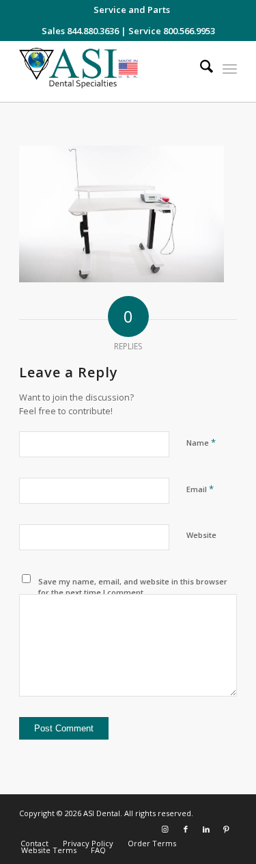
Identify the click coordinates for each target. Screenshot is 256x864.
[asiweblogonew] (106, 71)
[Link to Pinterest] (226, 829)
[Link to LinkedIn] (206, 829)
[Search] (199, 68)
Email (200, 489)
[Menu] (230, 68)
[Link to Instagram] (165, 829)
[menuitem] (132, 9)
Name (201, 442)
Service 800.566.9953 (171, 31)
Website (201, 535)
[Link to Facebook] (185, 829)
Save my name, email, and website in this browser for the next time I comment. (132, 587)
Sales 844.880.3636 (80, 31)
